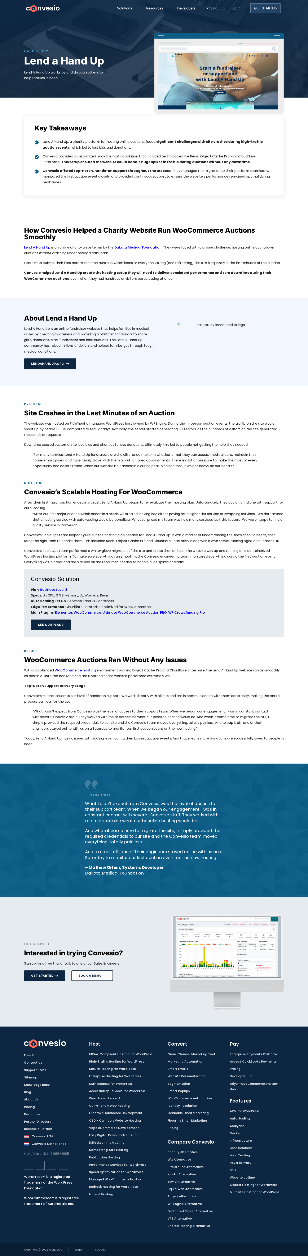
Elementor (63, 612)
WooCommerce (87, 612)
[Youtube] (63, 1165)
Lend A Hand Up (37, 247)
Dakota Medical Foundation (138, 247)
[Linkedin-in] (51, 1165)
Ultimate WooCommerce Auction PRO (134, 612)
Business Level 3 (53, 589)
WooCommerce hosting (75, 670)
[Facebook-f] (28, 1165)
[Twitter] (40, 1165)
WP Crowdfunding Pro (186, 612)
